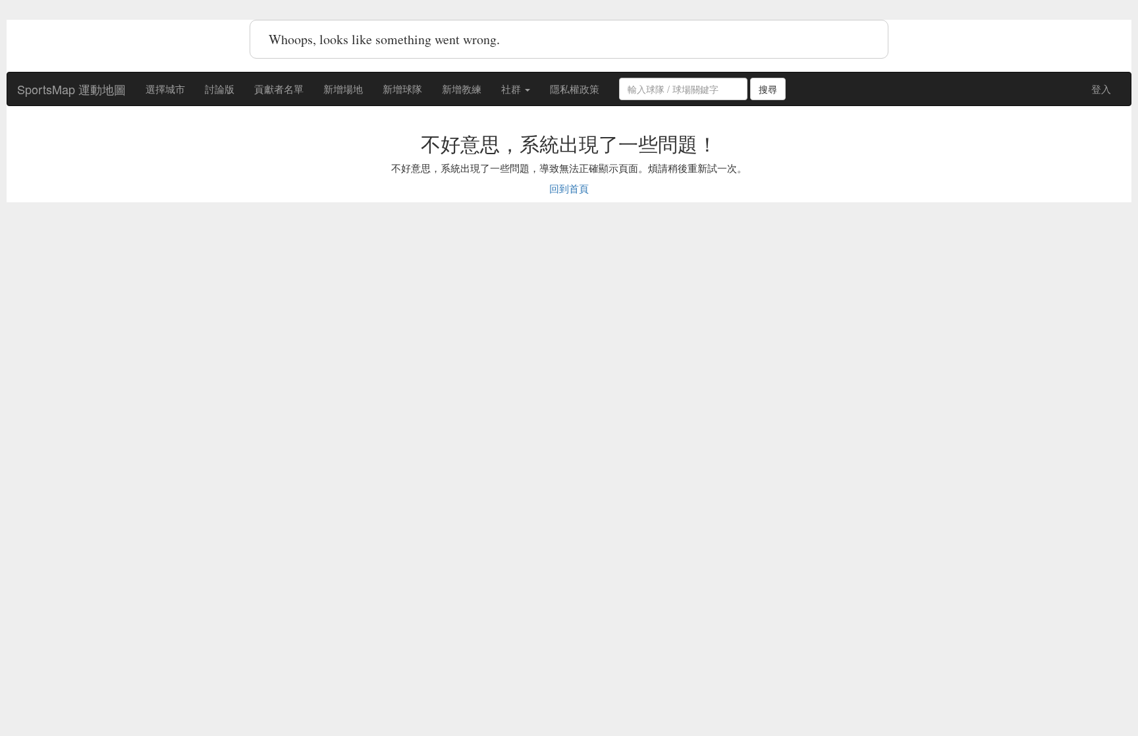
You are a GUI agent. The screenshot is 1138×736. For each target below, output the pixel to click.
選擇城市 (165, 89)
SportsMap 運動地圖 (71, 89)
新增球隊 (402, 89)
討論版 (219, 89)
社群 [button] (512, 89)
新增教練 (461, 89)
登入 (1101, 89)
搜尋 (768, 89)
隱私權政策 (574, 89)
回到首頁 (569, 188)
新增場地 (343, 89)
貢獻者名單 (279, 89)
